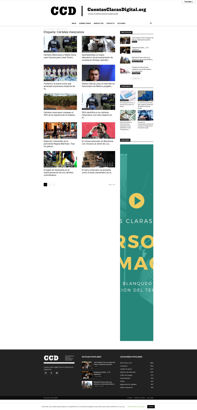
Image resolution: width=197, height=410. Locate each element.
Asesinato (47, 137)
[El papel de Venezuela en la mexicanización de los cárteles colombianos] (60, 159)
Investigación (136, 73)
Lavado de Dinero (49, 51)
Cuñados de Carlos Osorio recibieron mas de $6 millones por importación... (141, 69)
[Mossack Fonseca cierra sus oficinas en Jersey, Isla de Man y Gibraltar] (125, 60)
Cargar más (136, 78)
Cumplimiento (124, 100)
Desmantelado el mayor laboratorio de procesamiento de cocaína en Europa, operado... (97, 57)
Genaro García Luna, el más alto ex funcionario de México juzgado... (98, 84)
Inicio (45, 29)
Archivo (134, 41)
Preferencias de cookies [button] (136, 407)
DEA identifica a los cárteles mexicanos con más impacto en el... (97, 115)
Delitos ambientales (49, 109)
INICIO (74, 23)
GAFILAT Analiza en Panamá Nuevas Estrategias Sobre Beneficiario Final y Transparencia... (126, 125)
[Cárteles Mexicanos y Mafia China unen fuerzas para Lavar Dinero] (60, 44)
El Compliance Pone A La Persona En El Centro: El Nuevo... (127, 104)
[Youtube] (57, 373)
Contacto (130, 398)
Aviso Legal (150, 398)
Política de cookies (139, 398)
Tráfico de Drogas (87, 51)
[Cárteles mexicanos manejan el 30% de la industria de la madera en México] (60, 101)
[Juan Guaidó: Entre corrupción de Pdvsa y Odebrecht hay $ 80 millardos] (125, 40)
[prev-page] (121, 132)
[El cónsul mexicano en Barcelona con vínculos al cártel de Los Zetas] (98, 130)
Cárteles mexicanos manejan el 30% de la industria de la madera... (60, 113)
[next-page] (54, 184)
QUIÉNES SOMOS (85, 23)
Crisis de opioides (49, 80)
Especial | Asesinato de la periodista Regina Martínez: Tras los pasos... (59, 144)
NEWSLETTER (98, 23)
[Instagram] (46, 373)
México (84, 80)
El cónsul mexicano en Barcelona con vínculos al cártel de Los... (97, 142)
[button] (150, 23)
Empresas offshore (137, 61)
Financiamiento (137, 51)
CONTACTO (110, 23)
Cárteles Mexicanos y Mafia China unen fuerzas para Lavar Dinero (60, 56)
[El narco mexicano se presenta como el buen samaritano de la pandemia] (98, 159)
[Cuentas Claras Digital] (98, 10)
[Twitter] (51, 373)
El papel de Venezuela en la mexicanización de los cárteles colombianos (58, 172)
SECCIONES (121, 23)
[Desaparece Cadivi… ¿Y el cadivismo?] (125, 50)
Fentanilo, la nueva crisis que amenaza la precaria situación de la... (59, 86)
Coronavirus (85, 166)
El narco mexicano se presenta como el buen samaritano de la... (97, 171)
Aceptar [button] (150, 406)
